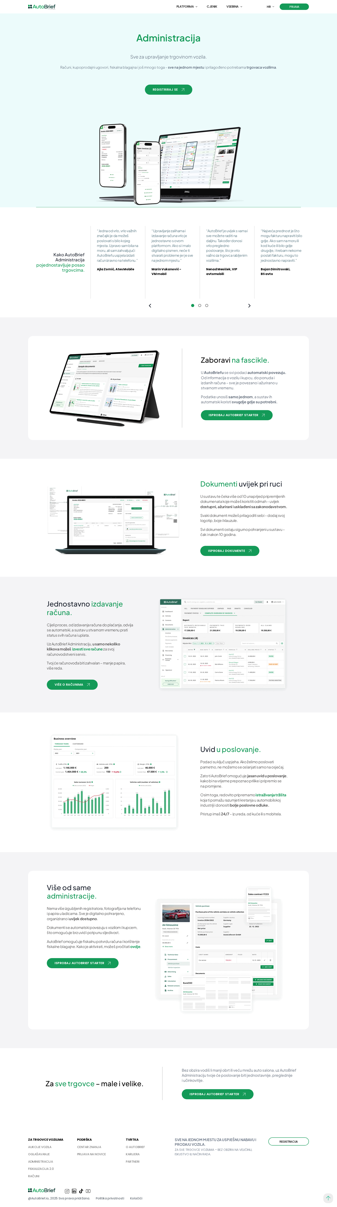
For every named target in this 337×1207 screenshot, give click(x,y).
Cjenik (212, 6)
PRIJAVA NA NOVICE (91, 1154)
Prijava (294, 6)
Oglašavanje (39, 1154)
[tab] (192, 305)
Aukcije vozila (39, 1147)
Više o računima (69, 684)
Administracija (40, 1161)
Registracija (288, 1141)
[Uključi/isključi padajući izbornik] (196, 6)
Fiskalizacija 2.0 (41, 1169)
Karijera (132, 1154)
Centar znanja (89, 1147)
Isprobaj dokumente (226, 551)
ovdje (135, 946)
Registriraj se (165, 89)
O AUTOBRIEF (135, 1147)
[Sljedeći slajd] (249, 306)
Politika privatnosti (110, 1198)
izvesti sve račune (87, 649)
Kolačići (136, 1198)
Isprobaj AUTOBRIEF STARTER (79, 963)
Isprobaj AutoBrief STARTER (233, 415)
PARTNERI (132, 1161)
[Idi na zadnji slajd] (150, 306)
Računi (33, 1176)
